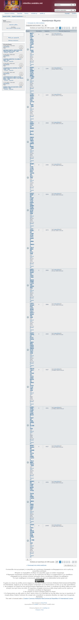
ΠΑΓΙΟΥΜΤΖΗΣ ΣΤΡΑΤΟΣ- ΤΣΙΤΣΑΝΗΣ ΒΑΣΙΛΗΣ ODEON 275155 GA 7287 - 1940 (32, 379)
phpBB (36, 604)
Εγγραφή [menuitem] (67, 13)
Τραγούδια (19, 13)
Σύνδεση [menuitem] (74, 13)
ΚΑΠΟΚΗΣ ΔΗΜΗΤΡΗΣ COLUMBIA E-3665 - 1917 (32, 73)
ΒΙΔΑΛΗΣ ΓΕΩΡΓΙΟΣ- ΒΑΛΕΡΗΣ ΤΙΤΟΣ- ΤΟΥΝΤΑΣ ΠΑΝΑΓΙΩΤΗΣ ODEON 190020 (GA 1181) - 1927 (32, 495)
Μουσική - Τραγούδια (32, 63)
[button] (56, 28)
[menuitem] (37, 610)
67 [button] (73, 28)
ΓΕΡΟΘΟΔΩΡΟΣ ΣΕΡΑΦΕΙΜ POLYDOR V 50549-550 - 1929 (32, 310)
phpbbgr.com (46, 608)
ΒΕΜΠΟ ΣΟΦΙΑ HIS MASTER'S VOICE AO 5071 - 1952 (32, 171)
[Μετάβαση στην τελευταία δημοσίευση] (61, 33)
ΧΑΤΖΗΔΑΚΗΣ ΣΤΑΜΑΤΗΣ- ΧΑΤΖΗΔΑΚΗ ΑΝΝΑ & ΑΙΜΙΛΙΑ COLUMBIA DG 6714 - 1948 (32, 241)
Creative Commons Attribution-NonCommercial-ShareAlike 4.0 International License (48, 598)
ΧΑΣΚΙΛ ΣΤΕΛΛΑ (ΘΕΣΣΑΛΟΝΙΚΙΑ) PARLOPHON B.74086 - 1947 (32, 534)
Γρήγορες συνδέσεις (9, 13)
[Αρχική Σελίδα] (13, 5)
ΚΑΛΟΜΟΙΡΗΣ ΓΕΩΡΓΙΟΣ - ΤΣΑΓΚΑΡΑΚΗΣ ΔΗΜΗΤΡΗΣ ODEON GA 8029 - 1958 (32, 203)
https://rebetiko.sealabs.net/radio (13, 28)
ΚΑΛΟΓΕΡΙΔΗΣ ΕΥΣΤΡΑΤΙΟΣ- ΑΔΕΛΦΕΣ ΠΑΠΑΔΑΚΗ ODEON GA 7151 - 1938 (32, 343)
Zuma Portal (44, 602)
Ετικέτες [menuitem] (26, 13)
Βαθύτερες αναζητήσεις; (13, 40)
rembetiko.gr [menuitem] (34, 13)
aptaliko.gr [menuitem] (42, 13)
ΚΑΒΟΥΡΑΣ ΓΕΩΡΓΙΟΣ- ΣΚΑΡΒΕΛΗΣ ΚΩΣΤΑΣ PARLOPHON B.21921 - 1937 (32, 417)
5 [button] (69, 28)
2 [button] (62, 28)
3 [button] (64, 28)
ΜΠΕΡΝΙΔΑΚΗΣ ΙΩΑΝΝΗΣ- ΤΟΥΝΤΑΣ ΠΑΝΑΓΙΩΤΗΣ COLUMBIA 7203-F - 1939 (32, 455)
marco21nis (6, 46)
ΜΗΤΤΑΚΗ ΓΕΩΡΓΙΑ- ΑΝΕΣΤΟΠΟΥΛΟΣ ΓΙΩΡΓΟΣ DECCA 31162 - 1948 (32, 43)
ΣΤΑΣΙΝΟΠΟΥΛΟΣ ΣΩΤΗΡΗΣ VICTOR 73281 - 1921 (32, 100)
